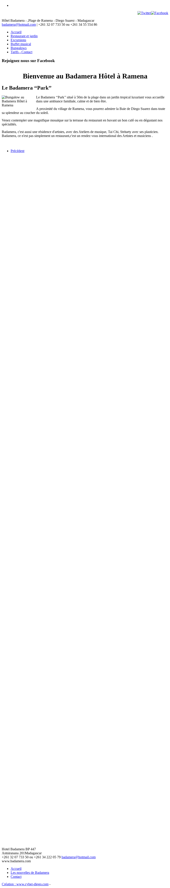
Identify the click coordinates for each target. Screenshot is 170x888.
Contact (16, 876)
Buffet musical (21, 44)
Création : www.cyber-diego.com (25, 884)
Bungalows (19, 48)
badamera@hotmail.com (19, 24)
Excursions (18, 40)
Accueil (16, 32)
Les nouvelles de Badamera (30, 872)
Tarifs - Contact (21, 52)
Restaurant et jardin (24, 36)
